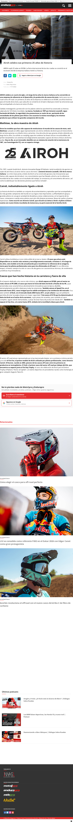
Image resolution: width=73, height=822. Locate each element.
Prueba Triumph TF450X (32, 1)
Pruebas (28, 10)
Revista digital (51, 818)
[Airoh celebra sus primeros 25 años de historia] (36, 165)
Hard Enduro (37, 10)
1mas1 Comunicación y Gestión (29, 818)
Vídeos (46, 10)
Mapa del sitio (42, 818)
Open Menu (69, 5)
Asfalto (53, 10)
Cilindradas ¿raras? (17, 10)
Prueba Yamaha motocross (16, 1)
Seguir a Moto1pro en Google (31, 75)
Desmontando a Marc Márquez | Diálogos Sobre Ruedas (45, 732)
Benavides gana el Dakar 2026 (49, 1)
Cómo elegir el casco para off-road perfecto (21, 482)
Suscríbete (5, 10)
